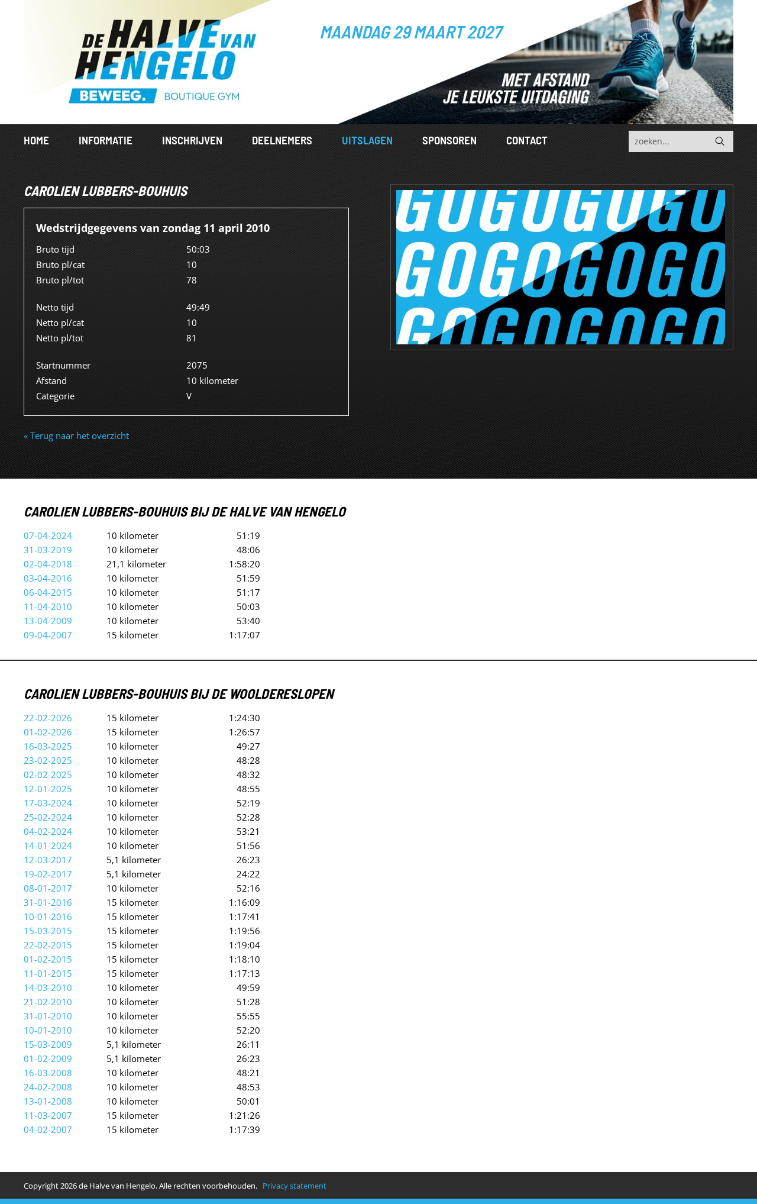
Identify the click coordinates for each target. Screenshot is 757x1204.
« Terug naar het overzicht (76, 435)
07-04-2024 (48, 535)
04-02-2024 (48, 831)
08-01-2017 (48, 888)
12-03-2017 (48, 860)
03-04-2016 (48, 578)
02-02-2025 (48, 774)
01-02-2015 (48, 959)
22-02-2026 (48, 718)
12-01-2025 (48, 789)
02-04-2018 (48, 564)
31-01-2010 (48, 1016)
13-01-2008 (48, 1101)
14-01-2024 (48, 845)
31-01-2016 (48, 902)
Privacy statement (294, 1185)
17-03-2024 (48, 803)
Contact (527, 140)
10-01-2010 (48, 1030)
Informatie (105, 140)
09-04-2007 (48, 635)
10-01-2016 (48, 916)
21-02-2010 (48, 1002)
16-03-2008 (48, 1073)
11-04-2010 (48, 606)
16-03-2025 (48, 746)
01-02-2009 (48, 1058)
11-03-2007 (48, 1115)
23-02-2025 (48, 760)
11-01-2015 (48, 973)
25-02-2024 (48, 817)
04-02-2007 (48, 1129)
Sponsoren (449, 140)
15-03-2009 (48, 1044)
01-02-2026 (48, 732)
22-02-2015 (48, 945)
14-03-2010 (48, 987)
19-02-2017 (48, 874)
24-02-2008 (48, 1087)
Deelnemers (282, 140)
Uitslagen (367, 140)
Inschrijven (192, 140)
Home (36, 140)
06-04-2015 (48, 592)
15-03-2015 (48, 931)
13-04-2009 (48, 621)
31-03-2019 (48, 550)
